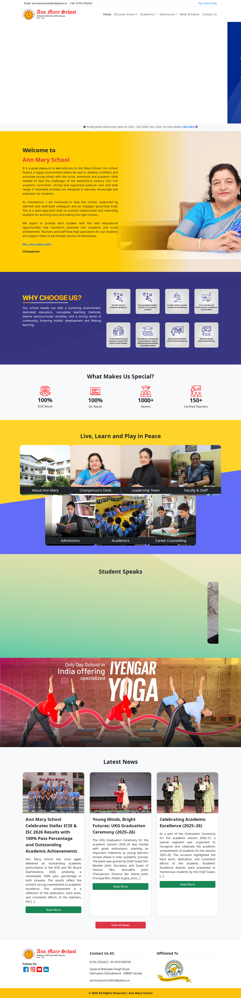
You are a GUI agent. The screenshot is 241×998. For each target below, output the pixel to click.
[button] (18, 73)
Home (107, 14)
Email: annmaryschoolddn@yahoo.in (45, 3)
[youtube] (39, 969)
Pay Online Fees (207, 3)
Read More (53, 910)
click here (162, 126)
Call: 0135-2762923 (81, 3)
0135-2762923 (99, 962)
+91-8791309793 (120, 962)
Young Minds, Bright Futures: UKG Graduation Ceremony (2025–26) (119, 825)
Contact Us (209, 14)
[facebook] (26, 969)
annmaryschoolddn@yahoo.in (110, 980)
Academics (147, 14)
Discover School (124, 14)
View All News (120, 925)
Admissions (167, 14)
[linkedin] (46, 969)
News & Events (190, 14)
